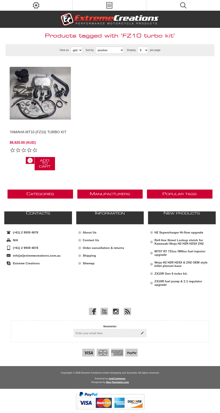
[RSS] (127, 311)
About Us (89, 232)
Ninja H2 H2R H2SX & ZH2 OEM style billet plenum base (181, 264)
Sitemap (89, 263)
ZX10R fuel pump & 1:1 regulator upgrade (178, 283)
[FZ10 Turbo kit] (40, 93)
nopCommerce (117, 378)
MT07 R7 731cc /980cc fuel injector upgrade (179, 253)
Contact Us (91, 240)
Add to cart (44, 163)
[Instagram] (115, 311)
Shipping (89, 255)
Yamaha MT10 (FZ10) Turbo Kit (38, 132)
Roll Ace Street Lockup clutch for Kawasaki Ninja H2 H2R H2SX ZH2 (179, 241)
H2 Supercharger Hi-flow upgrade (178, 232)
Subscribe (142, 333)
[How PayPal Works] (110, 411)
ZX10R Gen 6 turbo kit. (171, 273)
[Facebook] (92, 311)
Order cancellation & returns (103, 248)
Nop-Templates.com (117, 382)
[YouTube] (104, 311)
